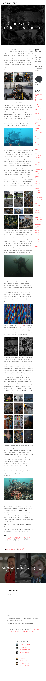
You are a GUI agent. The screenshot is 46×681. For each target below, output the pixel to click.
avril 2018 (37, 212)
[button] (8, 77)
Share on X (21, 549)
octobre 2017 (38, 224)
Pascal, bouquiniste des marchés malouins (24, 654)
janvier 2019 (38, 195)
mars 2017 (37, 241)
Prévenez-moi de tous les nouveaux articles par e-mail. (20, 623)
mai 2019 (37, 188)
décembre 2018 (38, 197)
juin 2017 (37, 234)
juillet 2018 (37, 208)
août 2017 (37, 230)
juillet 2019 (37, 186)
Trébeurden (21, 325)
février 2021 (38, 173)
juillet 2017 (37, 232)
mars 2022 (37, 164)
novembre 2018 (38, 199)
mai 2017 (37, 237)
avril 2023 (37, 147)
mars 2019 (37, 192)
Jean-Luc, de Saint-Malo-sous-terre (9, 538)
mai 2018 (37, 210)
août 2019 (37, 183)
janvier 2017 (38, 246)
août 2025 (37, 125)
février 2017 (37, 244)
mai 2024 (37, 138)
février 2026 (38, 119)
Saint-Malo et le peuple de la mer (38, 108)
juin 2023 (37, 144)
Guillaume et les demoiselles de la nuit (38, 99)
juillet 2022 (37, 157)
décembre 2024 (38, 132)
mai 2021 (37, 171)
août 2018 (37, 205)
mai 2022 (37, 160)
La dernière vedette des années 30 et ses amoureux (24, 665)
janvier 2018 (38, 217)
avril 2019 (37, 190)
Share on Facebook (10, 549)
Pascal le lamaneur (26, 537)
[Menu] (44, 2)
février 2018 (38, 215)
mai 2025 (37, 128)
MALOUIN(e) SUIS (9, 3)
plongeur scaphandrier (38, 42)
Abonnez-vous (39, 78)
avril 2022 (37, 162)
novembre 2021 (38, 169)
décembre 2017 (38, 219)
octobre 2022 (38, 155)
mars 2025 (37, 130)
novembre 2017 (38, 222)
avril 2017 (37, 239)
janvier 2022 (38, 167)
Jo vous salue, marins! (25, 644)
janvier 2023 (38, 149)
